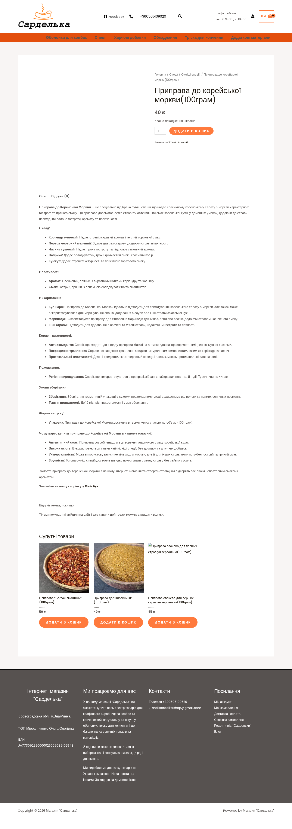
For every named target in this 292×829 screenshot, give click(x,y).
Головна (160, 75)
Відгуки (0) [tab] (60, 196)
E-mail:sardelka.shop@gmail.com (175, 707)
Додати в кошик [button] (64, 622)
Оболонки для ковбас (66, 37)
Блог (217, 731)
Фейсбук (91, 486)
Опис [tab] (43, 196)
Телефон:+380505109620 (168, 702)
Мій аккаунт (223, 702)
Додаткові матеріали (250, 37)
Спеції (100, 37)
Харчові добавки (130, 37)
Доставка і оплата (227, 713)
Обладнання (165, 37)
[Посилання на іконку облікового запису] (253, 16)
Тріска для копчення (204, 37)
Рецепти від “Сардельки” (232, 725)
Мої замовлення (226, 707)
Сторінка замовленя (229, 719)
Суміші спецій (191, 75)
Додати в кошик (191, 131)
